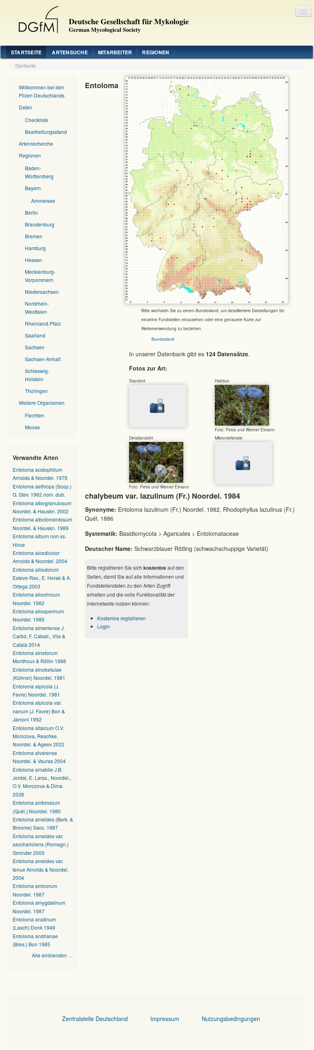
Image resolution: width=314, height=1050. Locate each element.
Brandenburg (39, 224)
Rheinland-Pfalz (43, 323)
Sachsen (35, 347)
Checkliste (36, 119)
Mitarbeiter (115, 52)
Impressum (164, 1018)
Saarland (35, 335)
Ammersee (43, 200)
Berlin (31, 212)
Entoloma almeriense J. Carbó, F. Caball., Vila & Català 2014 (39, 636)
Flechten (34, 415)
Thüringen (36, 390)
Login (103, 626)
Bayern (33, 187)
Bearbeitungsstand (46, 131)
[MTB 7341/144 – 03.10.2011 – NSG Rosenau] (242, 404)
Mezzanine (100, 17)
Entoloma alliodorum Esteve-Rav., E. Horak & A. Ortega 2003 (42, 578)
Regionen (155, 52)
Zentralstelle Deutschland (95, 1018)
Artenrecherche (36, 143)
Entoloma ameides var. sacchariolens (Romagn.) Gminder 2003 (41, 844)
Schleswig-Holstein (37, 374)
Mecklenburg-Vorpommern (40, 275)
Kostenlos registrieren (121, 618)
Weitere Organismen (42, 402)
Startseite (26, 52)
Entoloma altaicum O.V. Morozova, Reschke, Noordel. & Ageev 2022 (39, 736)
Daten (25, 107)
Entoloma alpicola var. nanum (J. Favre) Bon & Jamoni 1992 (39, 711)
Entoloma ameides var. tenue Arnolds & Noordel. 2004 (41, 869)
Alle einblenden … (52, 955)
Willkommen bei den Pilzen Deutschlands (42, 91)
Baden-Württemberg (39, 172)
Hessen (33, 259)
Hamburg (35, 247)
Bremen (33, 236)
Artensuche (69, 52)
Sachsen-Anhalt (42, 358)
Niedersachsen (42, 291)
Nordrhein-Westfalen (37, 307)
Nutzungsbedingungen (231, 1018)
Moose (32, 427)
